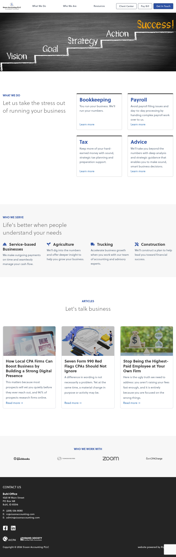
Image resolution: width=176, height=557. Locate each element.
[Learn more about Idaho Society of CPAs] (31, 539)
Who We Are (69, 6)
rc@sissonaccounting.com (20, 514)
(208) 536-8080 (14, 510)
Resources (99, 6)
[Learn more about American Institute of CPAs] (9, 538)
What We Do (39, 6)
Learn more (99, 124)
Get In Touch (163, 6)
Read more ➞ (29, 403)
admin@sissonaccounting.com (23, 517)
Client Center (126, 6)
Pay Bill (145, 6)
